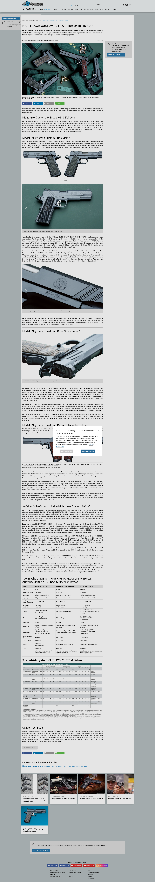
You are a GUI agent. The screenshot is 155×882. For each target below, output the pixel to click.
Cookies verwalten (66, 451)
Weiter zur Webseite (88, 451)
